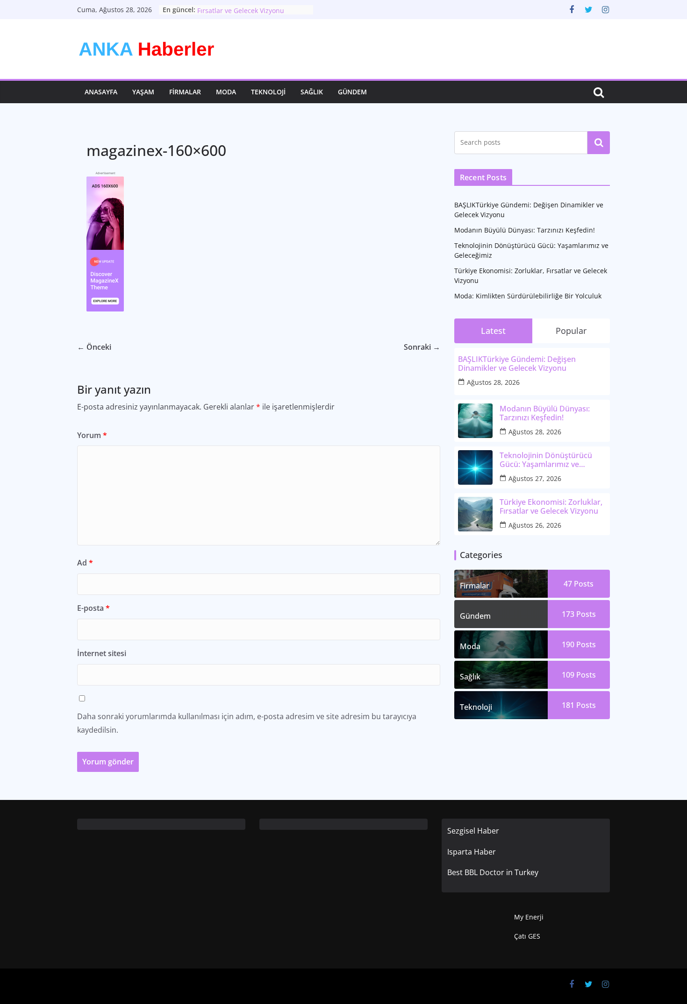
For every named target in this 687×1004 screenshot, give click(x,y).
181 (579, 705)
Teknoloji (268, 91)
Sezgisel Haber (473, 831)
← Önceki (94, 347)
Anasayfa (101, 91)
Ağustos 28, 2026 (493, 382)
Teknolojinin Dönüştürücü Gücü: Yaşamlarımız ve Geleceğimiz (546, 460)
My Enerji (529, 916)
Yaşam (143, 91)
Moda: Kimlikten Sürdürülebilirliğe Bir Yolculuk (527, 295)
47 (579, 584)
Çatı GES (527, 936)
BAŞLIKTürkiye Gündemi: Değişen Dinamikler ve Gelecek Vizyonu (517, 364)
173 (579, 614)
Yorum (92, 435)
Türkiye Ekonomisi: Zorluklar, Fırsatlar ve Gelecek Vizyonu (242, 13)
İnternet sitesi (101, 653)
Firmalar (185, 91)
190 (579, 644)
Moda (226, 91)
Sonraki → (422, 347)
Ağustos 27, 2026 (534, 478)
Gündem (352, 91)
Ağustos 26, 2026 (534, 525)
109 (579, 675)
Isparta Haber (471, 852)
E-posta (93, 608)
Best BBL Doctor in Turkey (492, 872)
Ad (85, 563)
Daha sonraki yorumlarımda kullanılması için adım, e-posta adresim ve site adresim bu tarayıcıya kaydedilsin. (246, 723)
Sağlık (312, 91)
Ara (599, 142)
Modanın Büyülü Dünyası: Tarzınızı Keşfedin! (524, 230)
